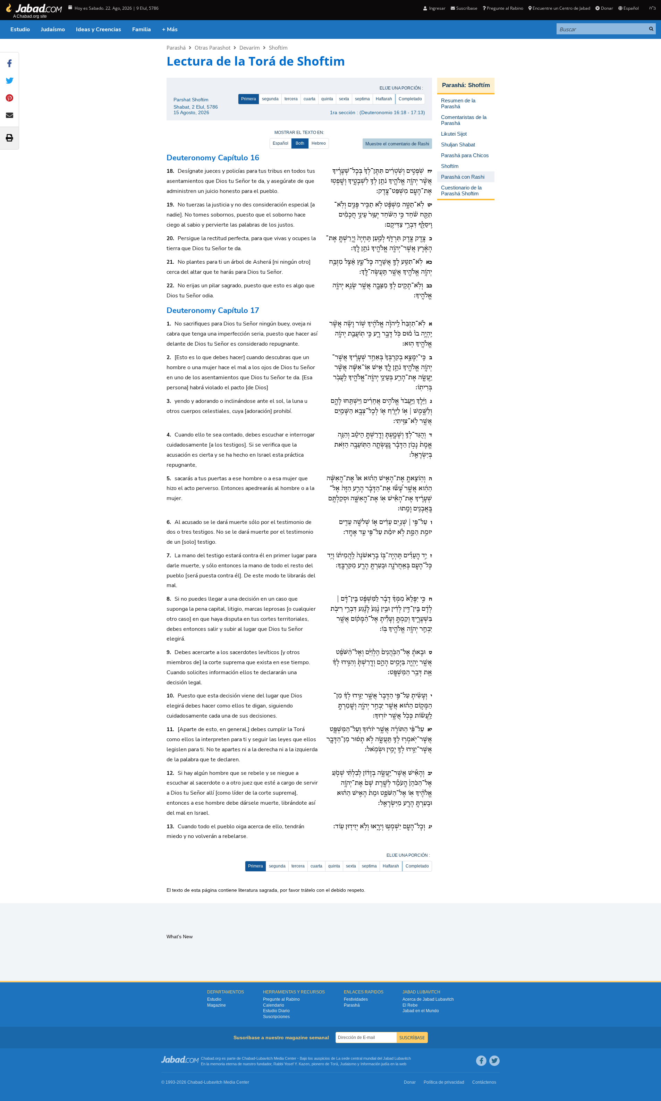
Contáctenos (484, 1082)
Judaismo (348, 1064)
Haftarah (384, 98)
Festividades (356, 999)
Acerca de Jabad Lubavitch (428, 999)
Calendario (273, 1005)
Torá (334, 1064)
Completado (410, 98)
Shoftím (278, 47)
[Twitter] (494, 1061)
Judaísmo (53, 29)
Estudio (20, 29)
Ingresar (437, 8)
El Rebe (410, 1005)
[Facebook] (481, 1061)
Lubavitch (264, 1058)
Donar (607, 8)
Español (280, 143)
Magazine (216, 1005)
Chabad (248, 1058)
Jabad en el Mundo (420, 1010)
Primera (248, 98)
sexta (344, 98)
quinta (327, 98)
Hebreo (319, 143)
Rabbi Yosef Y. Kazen (291, 1064)
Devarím (249, 47)
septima (362, 98)
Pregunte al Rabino (505, 8)
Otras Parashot (212, 47)
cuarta (309, 98)
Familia (141, 29)
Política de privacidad (444, 1082)
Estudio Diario (276, 1010)
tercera (291, 98)
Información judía (375, 1064)
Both (300, 143)
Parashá (176, 47)
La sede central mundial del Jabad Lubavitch (373, 1058)
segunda (270, 98)
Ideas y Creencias (98, 29)
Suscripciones (276, 1016)
